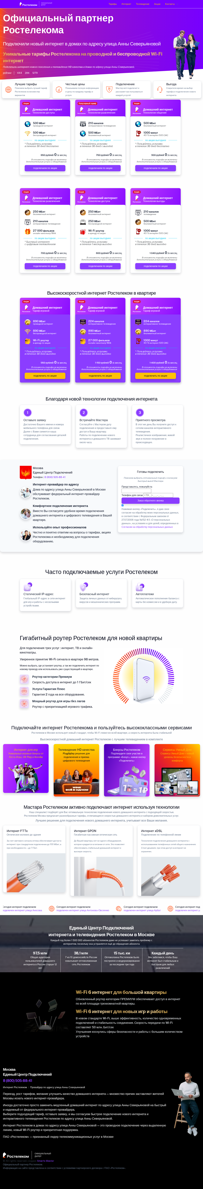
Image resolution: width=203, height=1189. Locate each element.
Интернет (126, 4)
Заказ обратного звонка (150, 500)
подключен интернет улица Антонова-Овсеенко (77, 910)
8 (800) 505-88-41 (55, 477)
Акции (157, 4)
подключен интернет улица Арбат (136, 910)
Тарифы (113, 4)
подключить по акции (45, 375)
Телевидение (142, 4)
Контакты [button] (170, 4)
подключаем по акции (45, 168)
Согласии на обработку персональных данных (147, 527)
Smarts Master (45, 1161)
